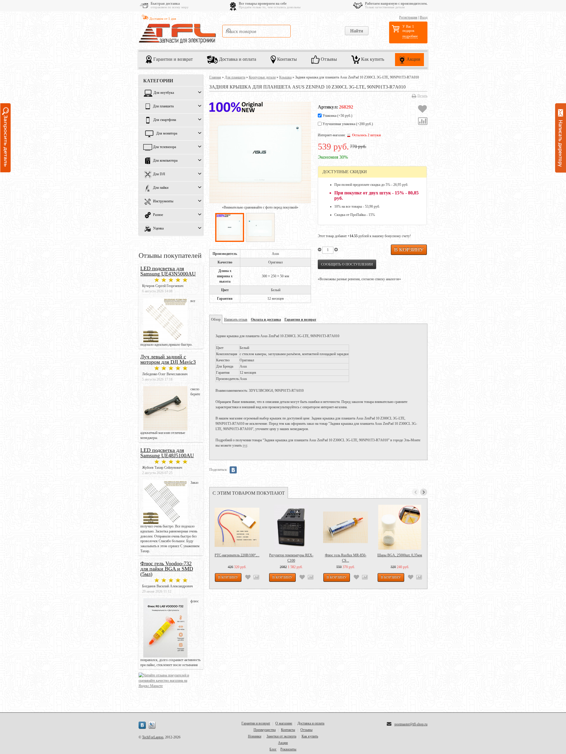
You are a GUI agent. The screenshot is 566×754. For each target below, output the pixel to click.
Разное (158, 215)
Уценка (158, 229)
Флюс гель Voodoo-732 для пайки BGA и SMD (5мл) (166, 568)
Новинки (254, 736)
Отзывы (328, 59)
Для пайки (160, 188)
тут (245, 445)
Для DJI (159, 174)
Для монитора (166, 134)
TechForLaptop (152, 737)
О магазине (283, 723)
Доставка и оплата (237, 59)
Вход (423, 17)
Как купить (372, 59)
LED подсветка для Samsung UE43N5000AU (168, 271)
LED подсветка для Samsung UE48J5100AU (167, 452)
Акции (412, 59)
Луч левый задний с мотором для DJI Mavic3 (168, 359)
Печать (422, 95)
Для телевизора (164, 147)
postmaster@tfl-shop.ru (410, 724)
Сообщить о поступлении (347, 264)
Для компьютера (165, 161)
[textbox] (256, 31)
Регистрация (408, 17)
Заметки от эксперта (281, 736)
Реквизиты (288, 749)
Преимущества (265, 730)
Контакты (286, 59)
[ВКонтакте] (233, 469)
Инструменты (163, 201)
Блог (273, 749)
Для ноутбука (164, 93)
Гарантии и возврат (172, 59)
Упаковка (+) (337, 116)
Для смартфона (164, 120)
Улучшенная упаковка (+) (347, 124)
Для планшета (163, 106)
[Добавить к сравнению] (422, 122)
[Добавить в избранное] (422, 109)
